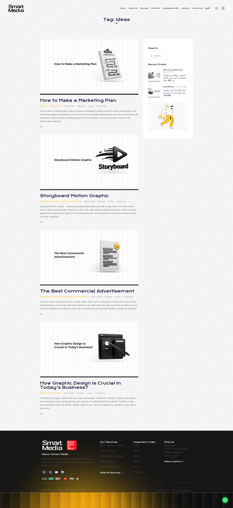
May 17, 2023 (90, 201)
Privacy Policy (163, 490)
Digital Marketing (50, 106)
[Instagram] (44, 472)
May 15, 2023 (69, 393)
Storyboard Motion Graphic (74, 195)
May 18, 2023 (69, 106)
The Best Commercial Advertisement (87, 291)
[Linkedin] (62, 472)
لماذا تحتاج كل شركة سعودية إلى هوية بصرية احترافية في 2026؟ (174, 93)
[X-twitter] (50, 472)
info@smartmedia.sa (173, 452)
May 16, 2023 (97, 297)
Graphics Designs (50, 201)
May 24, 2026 (168, 72)
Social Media (81, 297)
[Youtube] (56, 472)
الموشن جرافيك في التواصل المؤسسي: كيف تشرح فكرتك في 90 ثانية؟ (174, 78)
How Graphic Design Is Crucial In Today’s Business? (80, 385)
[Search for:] (168, 56)
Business (45, 297)
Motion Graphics (72, 201)
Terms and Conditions (181, 490)
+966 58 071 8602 (171, 456)
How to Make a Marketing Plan (78, 100)
